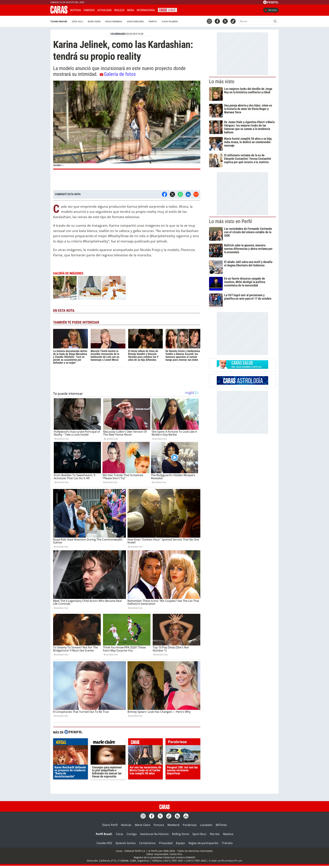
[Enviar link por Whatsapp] (180, 194)
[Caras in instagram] (209, 21)
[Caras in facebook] (217, 21)
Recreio (215, 834)
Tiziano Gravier (58, 21)
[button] (126, 125)
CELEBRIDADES (118, 33)
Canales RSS (104, 843)
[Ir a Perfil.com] (271, 3)
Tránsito (227, 843)
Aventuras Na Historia (154, 834)
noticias (70, 742)
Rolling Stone (180, 834)
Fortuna (159, 825)
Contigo (132, 834)
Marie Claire (142, 825)
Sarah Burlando (135, 21)
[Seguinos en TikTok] (233, 21)
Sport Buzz (199, 834)
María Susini (94, 21)
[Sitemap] (185, 816)
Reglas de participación (203, 843)
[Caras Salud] (242, 368)
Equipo (180, 843)
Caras (119, 834)
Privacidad (166, 843)
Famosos (89, 10)
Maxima (228, 834)
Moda (130, 10)
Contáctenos (147, 843)
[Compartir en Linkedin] (188, 194)
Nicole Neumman (113, 21)
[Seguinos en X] (225, 21)
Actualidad (104, 10)
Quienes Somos (125, 843)
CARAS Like (167, 9)
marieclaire (108, 742)
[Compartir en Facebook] (164, 194)
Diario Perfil (110, 825)
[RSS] (177, 816)
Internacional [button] (146, 10)
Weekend (173, 825)
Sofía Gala (77, 21)
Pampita (153, 21)
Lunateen (206, 825)
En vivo (272, 10)
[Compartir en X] (172, 194)
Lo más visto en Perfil (230, 221)
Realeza (119, 10)
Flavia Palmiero (170, 21)
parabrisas (183, 742)
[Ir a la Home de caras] (59, 12)
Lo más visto (221, 81)
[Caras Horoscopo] (242, 384)
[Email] (196, 194)
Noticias (75, 10)
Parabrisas (190, 825)
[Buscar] (275, 21)
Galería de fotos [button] (120, 74)
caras (145, 742)
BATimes (221, 825)
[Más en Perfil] (73, 732)
